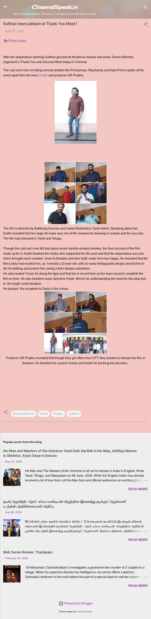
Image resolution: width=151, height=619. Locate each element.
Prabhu (58, 413)
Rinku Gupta (17, 40)
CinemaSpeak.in (55, 7)
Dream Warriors (24, 413)
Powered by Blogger (78, 603)
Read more (138, 489)
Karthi (43, 75)
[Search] (145, 8)
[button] (145, 25)
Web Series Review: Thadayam (27, 552)
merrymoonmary (84, 611)
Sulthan (73, 413)
